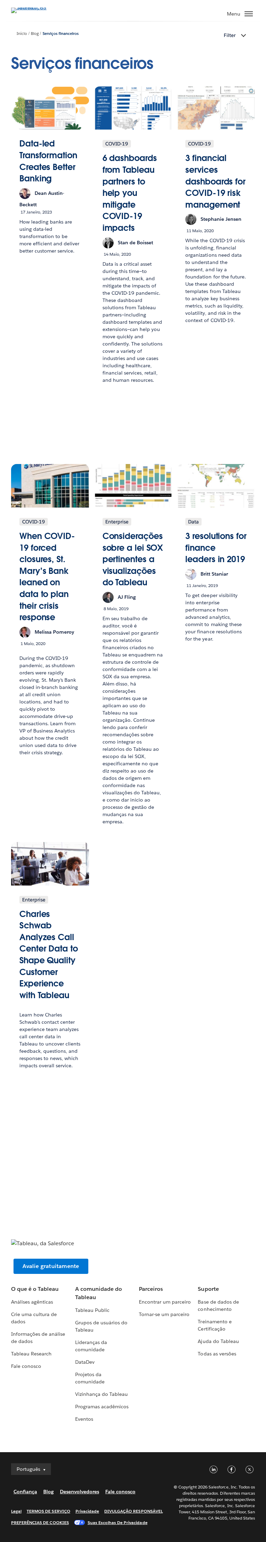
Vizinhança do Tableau (101, 1394)
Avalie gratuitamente (51, 1266)
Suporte (208, 1289)
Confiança (25, 1491)
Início (22, 33)
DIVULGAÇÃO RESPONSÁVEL (133, 1511)
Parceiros (151, 1289)
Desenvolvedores (79, 1491)
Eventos (84, 1419)
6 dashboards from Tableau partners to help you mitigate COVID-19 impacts (130, 193)
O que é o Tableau (35, 1289)
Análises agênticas (32, 1302)
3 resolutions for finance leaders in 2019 (215, 548)
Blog (35, 33)
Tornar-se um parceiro (164, 1314)
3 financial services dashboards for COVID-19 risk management (215, 181)
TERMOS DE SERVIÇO (48, 1511)
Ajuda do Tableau (218, 1341)
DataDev (85, 1362)
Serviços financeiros (61, 33)
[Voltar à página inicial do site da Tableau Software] (35, 7)
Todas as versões (217, 1354)
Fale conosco (26, 1366)
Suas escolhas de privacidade (118, 1522)
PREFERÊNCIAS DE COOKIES (40, 1522)
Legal (16, 1511)
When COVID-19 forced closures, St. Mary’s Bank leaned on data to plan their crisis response (47, 577)
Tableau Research (31, 1354)
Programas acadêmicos (101, 1406)
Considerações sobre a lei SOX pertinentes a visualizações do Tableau (133, 559)
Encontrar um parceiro (165, 1302)
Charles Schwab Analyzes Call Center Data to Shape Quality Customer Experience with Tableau (48, 955)
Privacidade (87, 1511)
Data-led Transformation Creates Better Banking (48, 161)
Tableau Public (92, 1310)
